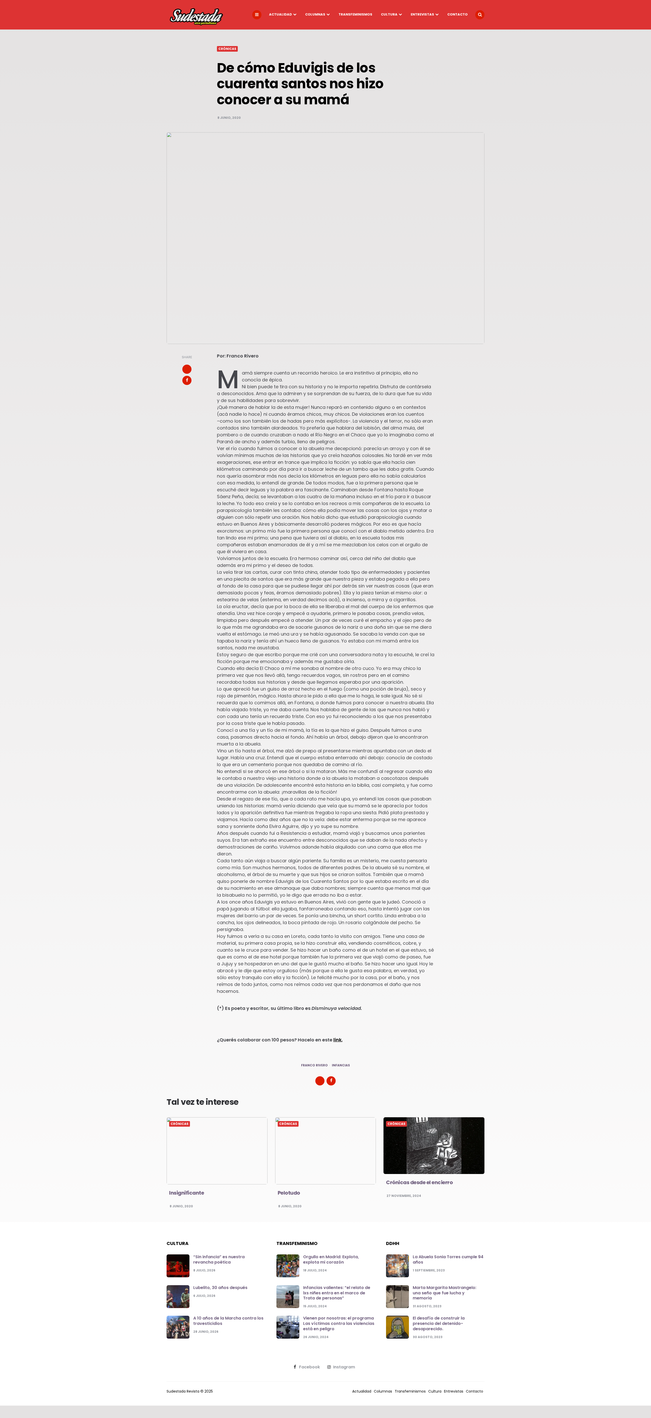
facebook (309, 1367)
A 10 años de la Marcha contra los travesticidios (228, 1320)
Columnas (315, 14)
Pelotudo (289, 1192)
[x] (186, 369)
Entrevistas (422, 14)
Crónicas (227, 49)
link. (338, 1040)
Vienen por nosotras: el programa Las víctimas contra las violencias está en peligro (338, 1323)
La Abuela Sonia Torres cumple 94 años (448, 1259)
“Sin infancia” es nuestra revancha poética (219, 1259)
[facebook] (186, 380)
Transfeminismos (355, 14)
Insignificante (186, 1192)
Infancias (341, 1065)
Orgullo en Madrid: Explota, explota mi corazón (331, 1259)
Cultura (389, 14)
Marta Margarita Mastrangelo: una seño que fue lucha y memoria (444, 1293)
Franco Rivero (314, 1065)
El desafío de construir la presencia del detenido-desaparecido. (439, 1323)
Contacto (457, 14)
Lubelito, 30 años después (220, 1288)
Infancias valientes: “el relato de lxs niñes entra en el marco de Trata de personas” (336, 1293)
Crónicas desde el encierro (419, 1182)
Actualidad (280, 14)
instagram (344, 1367)
